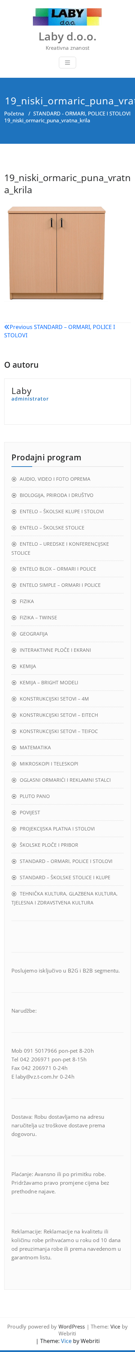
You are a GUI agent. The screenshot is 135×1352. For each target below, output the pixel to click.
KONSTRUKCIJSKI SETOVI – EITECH (59, 715)
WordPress (71, 1326)
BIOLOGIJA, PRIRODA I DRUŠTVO (56, 495)
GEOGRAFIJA (34, 633)
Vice (115, 1326)
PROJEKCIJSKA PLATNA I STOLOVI (57, 828)
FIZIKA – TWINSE (38, 617)
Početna (14, 113)
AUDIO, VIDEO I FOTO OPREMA (55, 479)
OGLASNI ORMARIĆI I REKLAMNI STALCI (65, 780)
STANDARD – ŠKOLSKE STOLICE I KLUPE (65, 877)
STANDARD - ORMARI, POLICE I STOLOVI (81, 113)
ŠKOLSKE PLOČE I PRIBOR (49, 845)
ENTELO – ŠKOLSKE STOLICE (52, 527)
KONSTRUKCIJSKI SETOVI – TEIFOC (59, 731)
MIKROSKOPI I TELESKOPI (49, 763)
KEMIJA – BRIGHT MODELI (49, 682)
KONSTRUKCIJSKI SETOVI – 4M (54, 698)
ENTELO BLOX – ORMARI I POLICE (58, 568)
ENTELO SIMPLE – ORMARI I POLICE (60, 585)
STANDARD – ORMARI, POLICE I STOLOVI (66, 861)
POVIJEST (30, 812)
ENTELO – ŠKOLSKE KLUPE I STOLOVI (62, 511)
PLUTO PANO (35, 796)
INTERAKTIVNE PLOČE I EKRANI (55, 650)
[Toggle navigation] (67, 62)
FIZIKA (27, 601)
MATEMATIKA (35, 747)
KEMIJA (28, 666)
